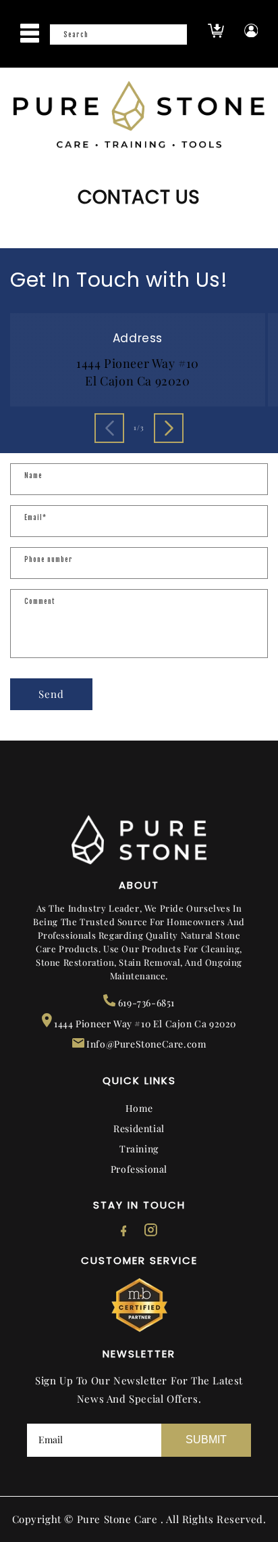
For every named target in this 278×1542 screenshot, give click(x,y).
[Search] (173, 38)
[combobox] (118, 34)
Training (139, 1148)
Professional (139, 1169)
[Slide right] (169, 428)
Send (51, 694)
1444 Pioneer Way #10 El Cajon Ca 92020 (144, 1023)
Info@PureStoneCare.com (145, 1043)
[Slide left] (109, 428)
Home (139, 1108)
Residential (139, 1128)
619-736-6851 (145, 1002)
